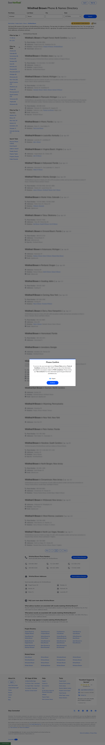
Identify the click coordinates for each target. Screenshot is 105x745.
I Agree (53, 378)
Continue (52, 383)
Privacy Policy (58, 366)
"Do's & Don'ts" (40, 372)
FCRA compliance (58, 370)
